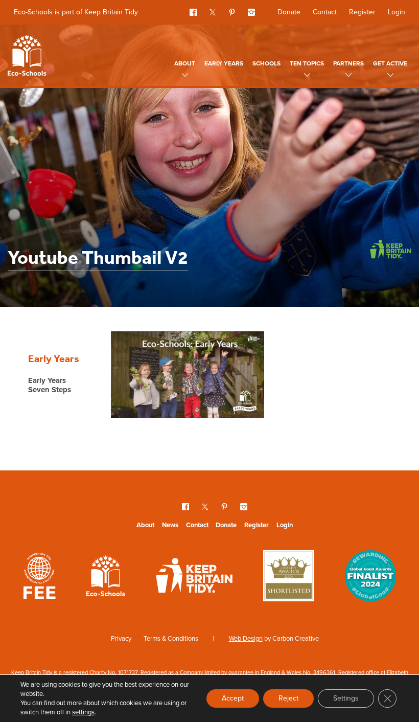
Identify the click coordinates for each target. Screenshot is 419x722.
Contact (325, 12)
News (170, 525)
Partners (348, 63)
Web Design (246, 638)
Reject (288, 698)
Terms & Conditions (171, 638)
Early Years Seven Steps (49, 385)
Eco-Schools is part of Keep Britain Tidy (76, 12)
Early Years (223, 63)
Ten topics (307, 63)
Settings (346, 698)
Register (362, 12)
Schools (266, 63)
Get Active (390, 63)
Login (396, 12)
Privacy (121, 638)
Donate (288, 12)
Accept (233, 698)
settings (83, 712)
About (184, 63)
